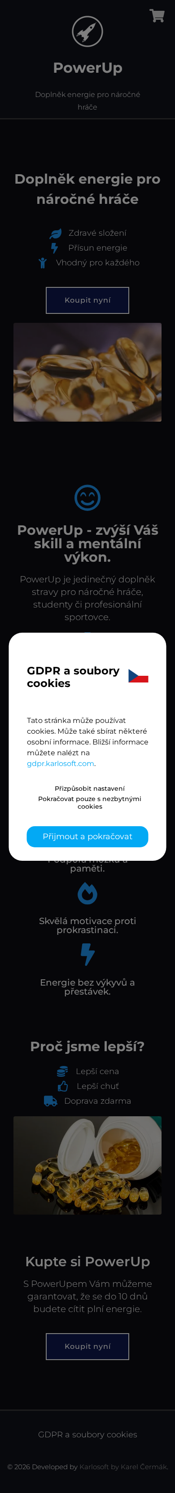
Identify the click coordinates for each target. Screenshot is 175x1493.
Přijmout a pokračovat (87, 836)
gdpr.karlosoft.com (60, 763)
